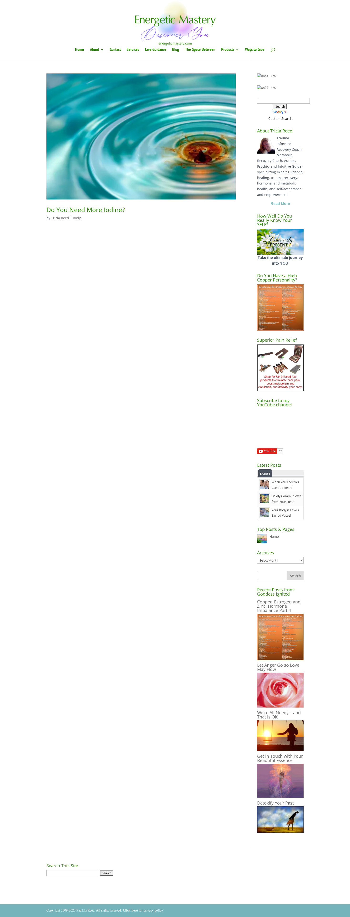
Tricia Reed (60, 218)
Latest (265, 474)
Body (77, 218)
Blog (175, 50)
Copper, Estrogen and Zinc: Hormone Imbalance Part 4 (278, 606)
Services (133, 50)
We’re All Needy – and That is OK (279, 715)
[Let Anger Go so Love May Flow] (280, 706)
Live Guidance (155, 50)
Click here (130, 910)
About (94, 50)
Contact (115, 50)
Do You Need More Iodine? (85, 209)
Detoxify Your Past (275, 803)
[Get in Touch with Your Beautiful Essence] (280, 796)
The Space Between (200, 50)
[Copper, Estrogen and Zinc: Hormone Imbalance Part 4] (280, 659)
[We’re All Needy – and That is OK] (280, 749)
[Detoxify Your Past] (280, 831)
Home (79, 50)
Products (227, 50)
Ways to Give (254, 50)
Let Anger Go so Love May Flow (278, 667)
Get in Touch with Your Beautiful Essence (280, 758)
